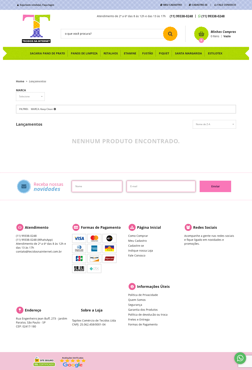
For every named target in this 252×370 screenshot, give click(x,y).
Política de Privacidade (143, 295)
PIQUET (164, 53)
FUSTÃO (147, 53)
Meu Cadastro (137, 241)
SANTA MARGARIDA (188, 53)
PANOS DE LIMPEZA (84, 53)
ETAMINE (130, 53)
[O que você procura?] (170, 33)
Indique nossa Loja (140, 250)
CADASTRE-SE (200, 5)
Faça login (48, 5)
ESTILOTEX (215, 53)
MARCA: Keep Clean (42, 109)
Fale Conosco (136, 255)
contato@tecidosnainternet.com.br (39, 251)
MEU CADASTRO (172, 5)
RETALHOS (111, 53)
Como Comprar (138, 236)
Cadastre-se (136, 245)
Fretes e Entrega (139, 319)
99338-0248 (181, 16)
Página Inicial (149, 227)
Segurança (135, 305)
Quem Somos (137, 300)
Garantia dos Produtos (143, 309)
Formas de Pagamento (143, 324)
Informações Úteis (153, 286)
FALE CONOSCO (226, 5)
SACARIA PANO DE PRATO (47, 53)
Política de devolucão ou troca (148, 314)
